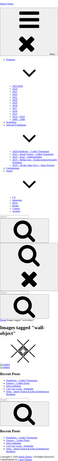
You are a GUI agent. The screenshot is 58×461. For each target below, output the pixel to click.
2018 (14, 105)
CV (14, 197)
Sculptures (11, 122)
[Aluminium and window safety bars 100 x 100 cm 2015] (5, 364)
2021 (14, 97)
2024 (14, 89)
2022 (14, 94)
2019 (14, 102)
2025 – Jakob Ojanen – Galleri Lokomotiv (33, 154)
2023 (14, 91)
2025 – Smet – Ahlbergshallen (27, 157)
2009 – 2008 (18, 119)
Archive (16, 211)
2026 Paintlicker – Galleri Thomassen (30, 151)
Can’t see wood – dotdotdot (19, 388)
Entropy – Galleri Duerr (18, 383)
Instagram (17, 200)
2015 (14, 114)
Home (3, 320)
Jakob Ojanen (6, 3)
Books (15, 205)
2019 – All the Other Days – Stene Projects (33, 165)
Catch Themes (25, 459)
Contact (16, 208)
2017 (14, 108)
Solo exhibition (13, 386)
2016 (14, 111)
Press (14, 203)
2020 (14, 100)
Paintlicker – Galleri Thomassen (21, 380)
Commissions (12, 168)
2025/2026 (17, 86)
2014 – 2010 (18, 116)
